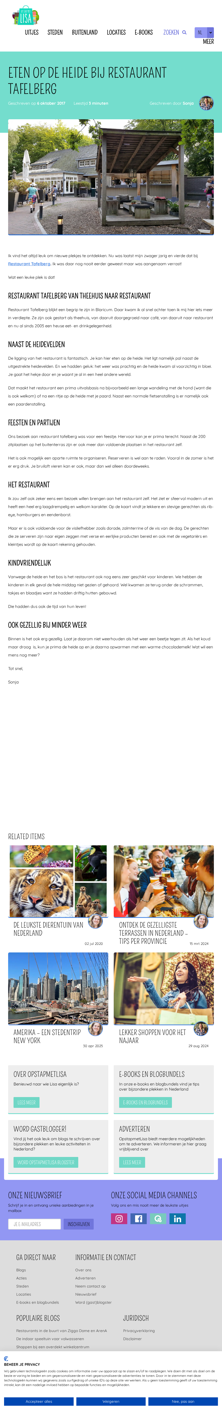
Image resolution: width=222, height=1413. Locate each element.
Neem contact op (90, 1286)
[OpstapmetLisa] (25, 16)
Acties (21, 1278)
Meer (208, 41)
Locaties (116, 32)
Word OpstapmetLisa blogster (46, 1163)
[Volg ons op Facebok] (138, 1218)
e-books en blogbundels (145, 1103)
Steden (55, 32)
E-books (144, 32)
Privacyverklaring (139, 1330)
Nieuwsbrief (85, 1294)
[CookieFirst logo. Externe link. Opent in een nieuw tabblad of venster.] (6, 1358)
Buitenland (85, 32)
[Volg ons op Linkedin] (177, 1218)
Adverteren (85, 1278)
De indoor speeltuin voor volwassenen (50, 1338)
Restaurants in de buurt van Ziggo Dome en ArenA (61, 1330)
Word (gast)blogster (93, 1302)
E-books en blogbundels (37, 1302)
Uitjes (31, 32)
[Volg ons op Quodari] (158, 1218)
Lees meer (26, 1103)
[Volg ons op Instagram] (119, 1218)
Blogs (21, 1270)
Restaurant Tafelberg (29, 263)
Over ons (83, 1270)
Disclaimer (132, 1338)
